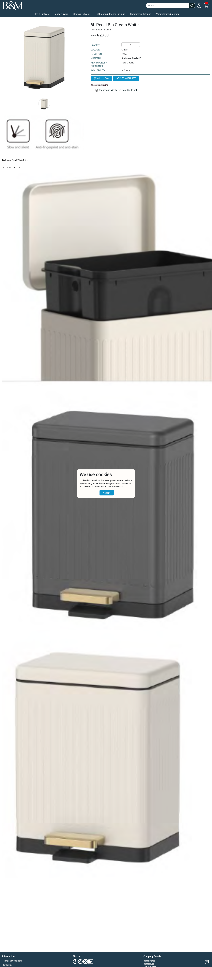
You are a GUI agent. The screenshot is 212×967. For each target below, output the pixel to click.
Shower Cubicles (81, 14)
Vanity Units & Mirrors (167, 14)
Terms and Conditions (12, 960)
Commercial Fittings (140, 14)
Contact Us (7, 965)
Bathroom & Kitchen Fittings (110, 14)
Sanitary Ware (61, 14)
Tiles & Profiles (41, 14)
